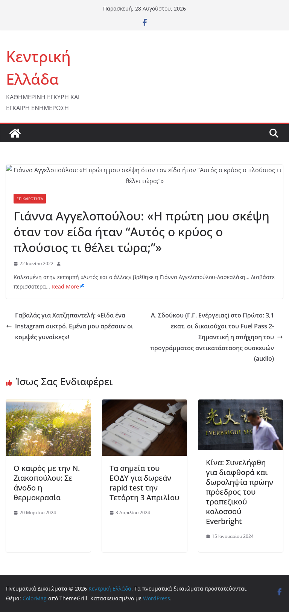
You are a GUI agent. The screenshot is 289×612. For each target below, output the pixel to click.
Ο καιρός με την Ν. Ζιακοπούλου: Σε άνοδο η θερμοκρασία (47, 483)
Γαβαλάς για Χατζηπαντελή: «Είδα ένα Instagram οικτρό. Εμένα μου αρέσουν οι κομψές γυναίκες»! (74, 326)
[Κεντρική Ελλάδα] (15, 133)
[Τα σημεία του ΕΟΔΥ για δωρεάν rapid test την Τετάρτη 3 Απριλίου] (144, 405)
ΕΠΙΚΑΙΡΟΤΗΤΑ (30, 198)
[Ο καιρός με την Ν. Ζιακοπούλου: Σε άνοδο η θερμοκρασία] (48, 405)
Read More (65, 286)
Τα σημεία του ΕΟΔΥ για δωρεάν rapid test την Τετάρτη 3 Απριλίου (144, 483)
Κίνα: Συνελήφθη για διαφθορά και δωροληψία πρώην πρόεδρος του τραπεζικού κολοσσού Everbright (239, 491)
